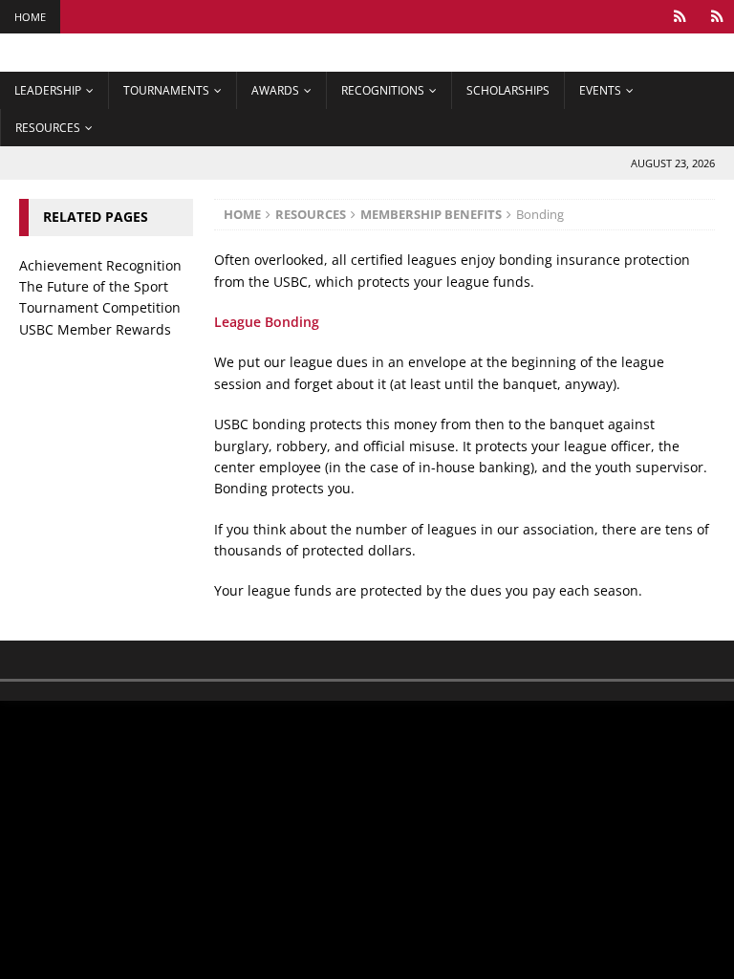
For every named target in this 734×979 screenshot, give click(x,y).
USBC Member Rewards (95, 329)
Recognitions (382, 90)
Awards (275, 90)
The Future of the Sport (93, 286)
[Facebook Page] (717, 16)
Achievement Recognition (100, 265)
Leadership (47, 90)
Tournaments (166, 90)
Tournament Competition (100, 307)
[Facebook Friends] (680, 16)
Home (30, 17)
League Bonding (266, 322)
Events (600, 90)
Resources (47, 128)
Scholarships (508, 90)
